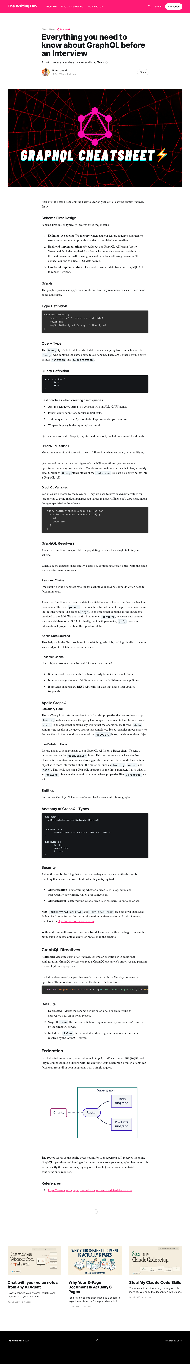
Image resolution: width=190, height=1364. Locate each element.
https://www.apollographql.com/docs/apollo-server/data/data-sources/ (90, 1190)
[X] (97, 1339)
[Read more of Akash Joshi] (46, 72)
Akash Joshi (59, 70)
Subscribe (173, 6)
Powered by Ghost (173, 1341)
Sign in (158, 6)
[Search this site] (149, 6)
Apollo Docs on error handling (76, 921)
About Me (51, 6)
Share (143, 72)
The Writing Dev (22, 6)
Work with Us (95, 6)
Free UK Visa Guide (72, 6)
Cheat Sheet (48, 29)
